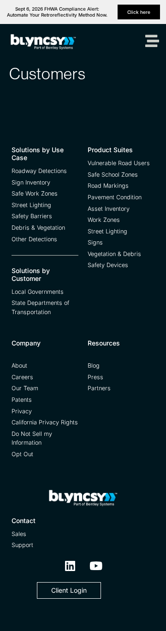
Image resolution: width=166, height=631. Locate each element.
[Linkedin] (70, 565)
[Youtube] (95, 565)
